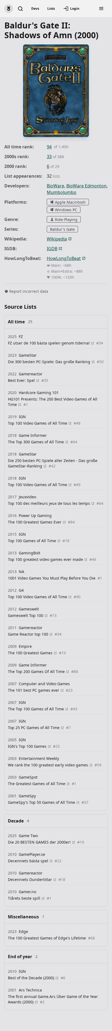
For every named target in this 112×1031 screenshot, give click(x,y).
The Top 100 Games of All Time (36, 708)
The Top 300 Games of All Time (36, 441)
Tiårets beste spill (24, 898)
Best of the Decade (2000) (31, 977)
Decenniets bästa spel (28, 860)
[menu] (101, 8)
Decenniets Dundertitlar (30, 879)
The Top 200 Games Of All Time (37, 671)
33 (49, 157)
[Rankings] (8, 8)
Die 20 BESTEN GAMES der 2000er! (40, 842)
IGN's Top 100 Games (28, 746)
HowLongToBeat (64, 258)
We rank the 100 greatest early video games (48, 764)
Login (74, 8)
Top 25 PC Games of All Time (34, 727)
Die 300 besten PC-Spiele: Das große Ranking (49, 361)
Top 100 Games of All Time (32, 540)
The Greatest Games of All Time (37, 783)
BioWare (55, 186)
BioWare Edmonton (86, 186)
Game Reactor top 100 (28, 634)
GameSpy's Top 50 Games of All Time (42, 802)
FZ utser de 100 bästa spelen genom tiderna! (49, 343)
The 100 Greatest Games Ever (35, 522)
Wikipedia (57, 239)
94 (49, 147)
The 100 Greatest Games (31, 652)
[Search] (20, 8)
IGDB (52, 249)
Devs (35, 8)
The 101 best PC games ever (34, 690)
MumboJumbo (61, 192)
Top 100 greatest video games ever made (46, 559)
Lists (51, 8)
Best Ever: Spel (22, 380)
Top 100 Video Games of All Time (38, 423)
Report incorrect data (28, 291)
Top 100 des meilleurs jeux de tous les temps (49, 503)
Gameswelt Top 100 (26, 615)
